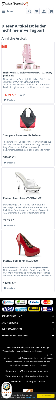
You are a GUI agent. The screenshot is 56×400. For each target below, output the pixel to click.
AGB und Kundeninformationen (34, 371)
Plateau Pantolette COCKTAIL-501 (23, 198)
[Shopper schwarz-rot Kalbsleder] (28, 119)
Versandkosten (9, 351)
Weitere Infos (30, 397)
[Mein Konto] (44, 11)
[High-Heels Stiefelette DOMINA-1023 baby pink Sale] (28, 56)
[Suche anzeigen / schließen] (29, 11)
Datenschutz (17, 381)
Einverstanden (46, 396)
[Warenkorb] (51, 11)
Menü (10, 11)
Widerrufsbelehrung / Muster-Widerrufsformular (27, 376)
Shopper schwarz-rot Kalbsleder (22, 135)
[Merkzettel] (37, 11)
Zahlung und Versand (37, 365)
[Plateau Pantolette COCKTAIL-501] (28, 182)
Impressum (11, 371)
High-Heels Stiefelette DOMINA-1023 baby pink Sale (27, 74)
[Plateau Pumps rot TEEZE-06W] (28, 245)
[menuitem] (8, 11)
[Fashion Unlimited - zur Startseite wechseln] (14, 4)
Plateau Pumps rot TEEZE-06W (20, 260)
